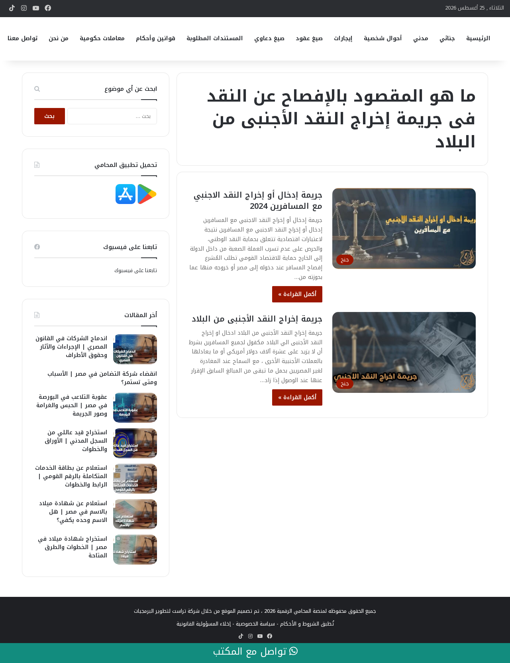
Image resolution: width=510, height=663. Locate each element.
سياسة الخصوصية (255, 624)
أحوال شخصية (383, 38)
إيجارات (343, 38)
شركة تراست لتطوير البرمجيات (167, 611)
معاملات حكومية (102, 38)
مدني (420, 38)
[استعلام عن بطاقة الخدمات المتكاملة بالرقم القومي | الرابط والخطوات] (135, 479)
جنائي (447, 38)
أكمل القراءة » (297, 294)
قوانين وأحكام (155, 38)
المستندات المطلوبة (214, 38)
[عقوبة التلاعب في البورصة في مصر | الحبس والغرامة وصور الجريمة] (135, 408)
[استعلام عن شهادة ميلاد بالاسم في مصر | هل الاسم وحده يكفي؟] (135, 514)
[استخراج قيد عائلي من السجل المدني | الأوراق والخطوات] (135, 443)
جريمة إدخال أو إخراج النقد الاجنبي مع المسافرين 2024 (258, 200)
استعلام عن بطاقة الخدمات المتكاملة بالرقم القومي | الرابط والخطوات (71, 476)
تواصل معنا (22, 38)
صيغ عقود (309, 38)
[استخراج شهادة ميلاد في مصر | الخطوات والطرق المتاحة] (135, 550)
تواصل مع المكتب (251, 652)
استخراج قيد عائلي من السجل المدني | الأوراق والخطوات (76, 441)
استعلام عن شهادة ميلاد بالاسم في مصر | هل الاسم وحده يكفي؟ (73, 512)
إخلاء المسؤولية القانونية (204, 624)
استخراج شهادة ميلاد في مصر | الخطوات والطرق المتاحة (72, 547)
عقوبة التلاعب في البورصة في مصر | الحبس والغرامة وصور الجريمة (71, 405)
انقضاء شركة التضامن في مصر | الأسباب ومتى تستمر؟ (102, 378)
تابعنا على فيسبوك (135, 270)
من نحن (59, 38)
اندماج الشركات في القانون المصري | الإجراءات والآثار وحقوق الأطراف (71, 347)
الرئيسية (478, 38)
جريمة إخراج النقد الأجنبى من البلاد (257, 318)
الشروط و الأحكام (299, 624)
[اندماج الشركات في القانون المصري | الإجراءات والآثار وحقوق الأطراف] (135, 349)
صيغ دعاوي (269, 38)
